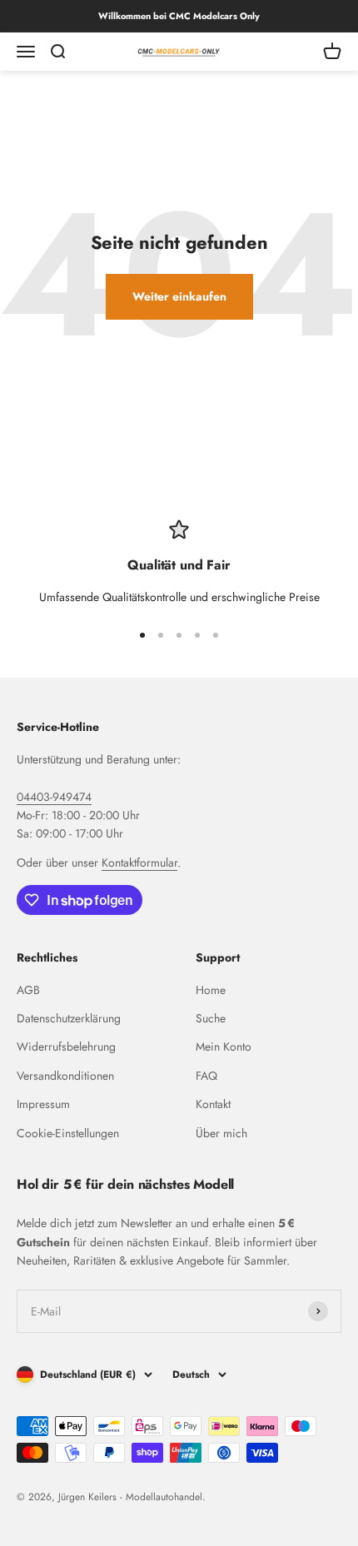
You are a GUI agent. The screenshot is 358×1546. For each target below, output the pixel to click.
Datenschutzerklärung (69, 1018)
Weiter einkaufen (179, 296)
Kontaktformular (139, 862)
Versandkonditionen (65, 1075)
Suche (211, 1018)
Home (211, 990)
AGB (28, 990)
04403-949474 (54, 796)
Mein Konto (223, 1046)
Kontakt (213, 1104)
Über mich (221, 1133)
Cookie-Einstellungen (68, 1133)
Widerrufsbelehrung (66, 1046)
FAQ (206, 1075)
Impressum (43, 1104)
